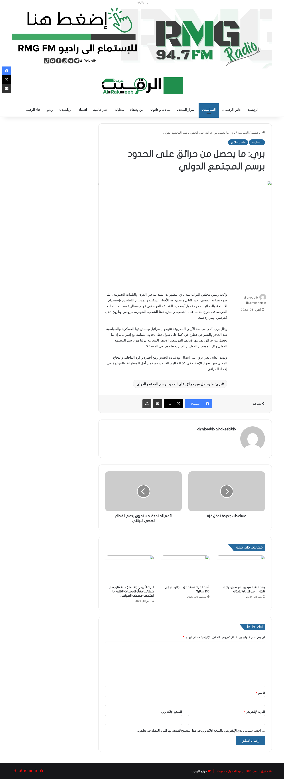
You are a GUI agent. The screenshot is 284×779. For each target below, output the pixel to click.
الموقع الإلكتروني (171, 711)
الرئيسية (253, 109)
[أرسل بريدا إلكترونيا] (247, 303)
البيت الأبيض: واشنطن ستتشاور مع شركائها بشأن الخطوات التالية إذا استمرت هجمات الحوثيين (131, 591)
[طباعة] (146, 403)
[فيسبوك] (6, 70)
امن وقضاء (137, 109)
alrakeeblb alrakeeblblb (216, 429)
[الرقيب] (142, 85)
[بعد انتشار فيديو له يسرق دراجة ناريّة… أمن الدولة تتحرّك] (240, 569)
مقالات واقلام (162, 109)
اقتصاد (83, 109)
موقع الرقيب (199, 771)
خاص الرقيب (233, 109)
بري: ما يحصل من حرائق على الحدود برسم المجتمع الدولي (178, 384)
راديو (50, 109)
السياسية (210, 109)
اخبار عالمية (100, 109)
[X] (6, 79)
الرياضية (67, 109)
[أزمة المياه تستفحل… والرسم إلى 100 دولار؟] (185, 569)
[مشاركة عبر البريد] (157, 403)
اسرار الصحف (186, 109)
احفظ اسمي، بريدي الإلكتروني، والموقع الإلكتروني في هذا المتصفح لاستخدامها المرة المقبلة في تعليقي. (199, 730)
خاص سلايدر (238, 142)
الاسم (260, 693)
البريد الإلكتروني (254, 711)
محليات (119, 109)
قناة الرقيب (33, 109)
